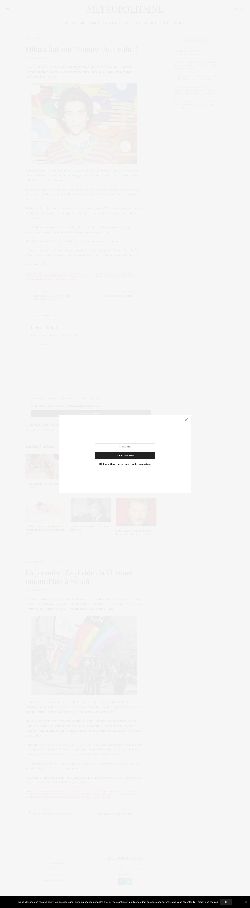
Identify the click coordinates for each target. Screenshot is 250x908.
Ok (225, 902)
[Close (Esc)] (186, 420)
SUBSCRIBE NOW (125, 455)
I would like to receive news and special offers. (127, 464)
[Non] (245, 902)
